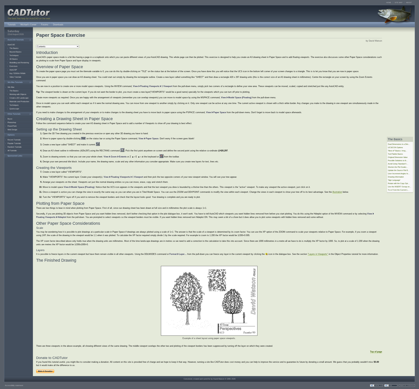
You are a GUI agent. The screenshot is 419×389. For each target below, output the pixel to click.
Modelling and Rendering (19, 63)
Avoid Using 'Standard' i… (398, 164)
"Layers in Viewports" (318, 254)
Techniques (14, 55)
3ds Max (11, 87)
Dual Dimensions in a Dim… (399, 144)
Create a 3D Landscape (18, 98)
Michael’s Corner (28, 24)
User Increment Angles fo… (399, 174)
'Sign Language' (394, 180)
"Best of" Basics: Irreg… (397, 151)
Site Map (398, 2)
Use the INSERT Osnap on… (399, 187)
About (409, 2)
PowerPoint (12, 126)
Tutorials (12, 24)
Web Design (12, 130)
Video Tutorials (15, 77)
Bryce (10, 119)
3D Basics (13, 59)
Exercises (13, 66)
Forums (44, 24)
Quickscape (14, 109)
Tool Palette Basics (395, 154)
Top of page (376, 351)
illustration (337, 192)
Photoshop (12, 122)
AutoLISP (13, 70)
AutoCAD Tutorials (16, 40)
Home (388, 2)
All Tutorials (12, 151)
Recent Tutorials (14, 140)
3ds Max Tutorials (15, 82)
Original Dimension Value (398, 157)
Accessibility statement (14, 385)
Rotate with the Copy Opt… (399, 183)
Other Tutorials (14, 114)
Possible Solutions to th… (398, 160)
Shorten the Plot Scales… (398, 167)
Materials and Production (19, 101)
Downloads (58, 24)
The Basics (13, 48)
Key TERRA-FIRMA (17, 73)
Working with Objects (17, 94)
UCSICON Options (395, 147)
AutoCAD (11, 45)
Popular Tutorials (14, 143)
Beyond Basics (15, 52)
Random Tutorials (15, 147)
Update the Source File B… (399, 170)
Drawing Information (396, 177)
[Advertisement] (17, 167)
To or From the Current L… (399, 190)
